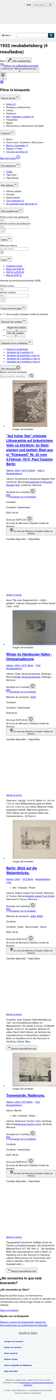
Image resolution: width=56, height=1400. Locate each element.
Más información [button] (8, 369)
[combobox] (19, 70)
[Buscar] (51, 35)
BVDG (40, 916)
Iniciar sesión (39, 4)
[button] (31, 107)
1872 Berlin (27, 879)
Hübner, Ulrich (13, 879)
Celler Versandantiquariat (27, 676)
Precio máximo (8, 292)
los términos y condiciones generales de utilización (36, 1383)
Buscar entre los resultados (13, 372)
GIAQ (33, 697)
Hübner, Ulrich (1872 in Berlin (20, 470)
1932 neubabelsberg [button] (21, 61)
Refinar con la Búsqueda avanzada (21, 65)
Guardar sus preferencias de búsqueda (28, 1325)
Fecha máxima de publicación (16, 223)
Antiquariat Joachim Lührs (28, 1124)
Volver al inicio (28, 1332)
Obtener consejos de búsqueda (15, 1322)
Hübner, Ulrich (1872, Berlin (19, 665)
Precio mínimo (7, 285)
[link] (2, 83)
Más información (8, 158)
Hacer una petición (9, 1310)
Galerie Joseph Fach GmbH (40, 896)
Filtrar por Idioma (8, 245)
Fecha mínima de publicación (14, 217)
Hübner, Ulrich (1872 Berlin (19, 1101)
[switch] (1, 314)
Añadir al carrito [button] (14, 594)
